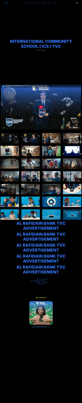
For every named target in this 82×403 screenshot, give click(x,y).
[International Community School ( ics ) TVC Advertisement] (10, 138)
